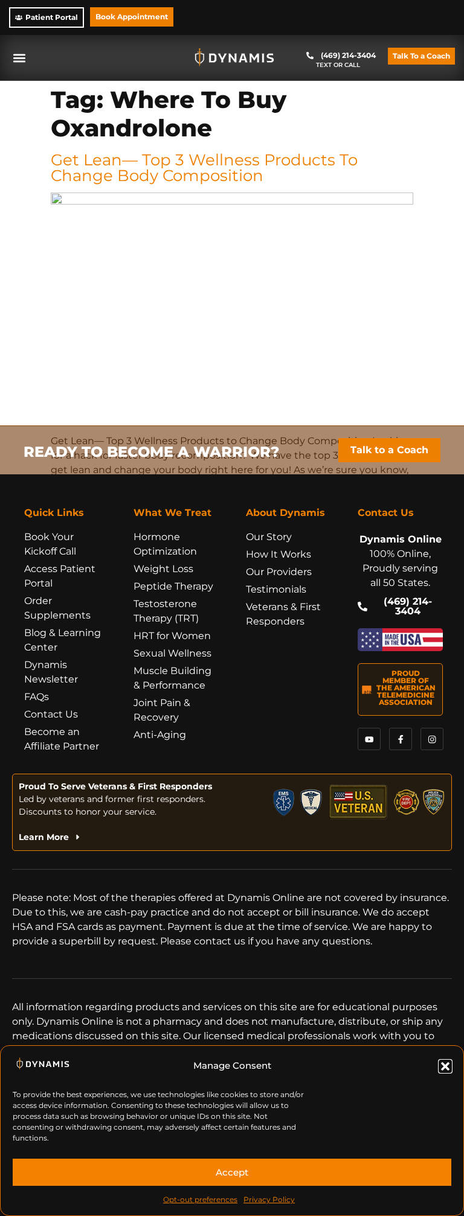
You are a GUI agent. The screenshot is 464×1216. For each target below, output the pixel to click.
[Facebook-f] (400, 739)
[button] (445, 1066)
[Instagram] (431, 739)
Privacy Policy (269, 1199)
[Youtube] (369, 739)
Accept (232, 1172)
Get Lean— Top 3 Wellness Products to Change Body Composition (204, 167)
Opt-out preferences (200, 1199)
